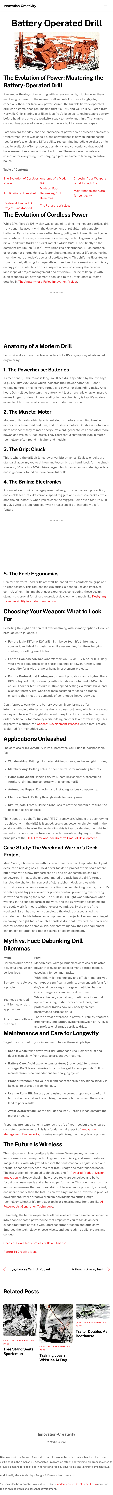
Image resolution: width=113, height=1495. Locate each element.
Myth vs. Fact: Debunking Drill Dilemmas (50, 193)
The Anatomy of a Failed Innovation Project (47, 281)
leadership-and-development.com (76, 1483)
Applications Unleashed (20, 193)
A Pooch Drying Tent (87, 1269)
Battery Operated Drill (56, 23)
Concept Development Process (58, 724)
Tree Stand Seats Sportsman (18, 1351)
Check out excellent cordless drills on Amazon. (35, 1243)
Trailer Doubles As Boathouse (91, 1333)
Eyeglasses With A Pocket (30, 1269)
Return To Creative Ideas (20, 1251)
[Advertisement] (56, 316)
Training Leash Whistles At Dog (53, 1357)
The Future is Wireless (55, 205)
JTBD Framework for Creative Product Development (61, 838)
